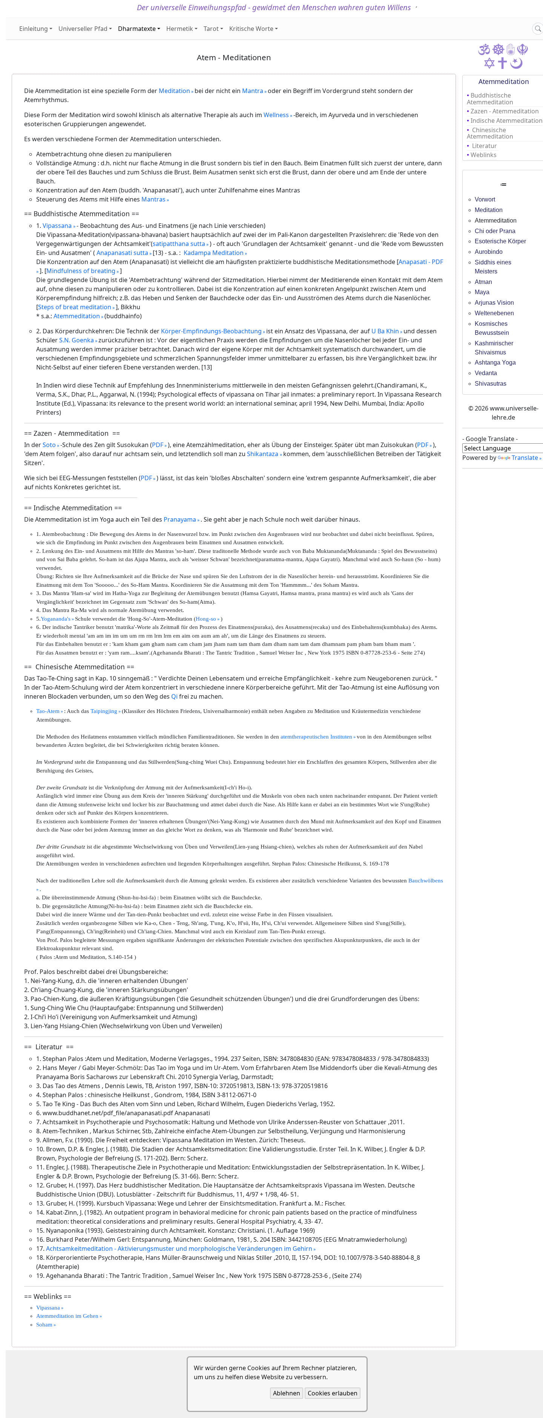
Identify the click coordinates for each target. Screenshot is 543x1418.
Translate (525, 457)
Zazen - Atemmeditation (505, 111)
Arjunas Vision (494, 302)
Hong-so (206, 619)
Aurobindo (489, 252)
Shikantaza (263, 454)
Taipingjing (103, 711)
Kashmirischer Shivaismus (494, 348)
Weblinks (484, 155)
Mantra (252, 91)
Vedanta (486, 373)
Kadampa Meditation (214, 253)
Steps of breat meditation (74, 307)
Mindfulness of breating (80, 271)
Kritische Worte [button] (251, 28)
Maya (482, 292)
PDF (157, 445)
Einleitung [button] (33, 28)
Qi (174, 696)
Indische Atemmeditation (507, 120)
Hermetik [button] (179, 28)
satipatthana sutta (179, 244)
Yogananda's (56, 619)
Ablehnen (286, 1393)
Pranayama (180, 519)
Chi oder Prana (495, 231)
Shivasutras (490, 383)
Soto (49, 445)
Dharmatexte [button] (137, 28)
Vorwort (485, 199)
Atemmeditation (77, 316)
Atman (483, 282)
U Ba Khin (385, 331)
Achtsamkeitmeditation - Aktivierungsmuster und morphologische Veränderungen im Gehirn (179, 1248)
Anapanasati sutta (121, 253)
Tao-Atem (48, 711)
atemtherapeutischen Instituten (316, 737)
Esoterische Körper (500, 241)
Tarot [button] (211, 28)
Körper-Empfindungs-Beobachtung (211, 331)
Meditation (174, 91)
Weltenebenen (494, 313)
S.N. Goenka (76, 340)
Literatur (485, 146)
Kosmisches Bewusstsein (492, 328)
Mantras (153, 199)
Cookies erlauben (332, 1393)
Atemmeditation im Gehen (67, 1316)
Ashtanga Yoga (495, 362)
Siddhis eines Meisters (493, 267)
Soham (44, 1325)
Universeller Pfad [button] (82, 28)
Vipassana (58, 225)
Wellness (276, 115)
